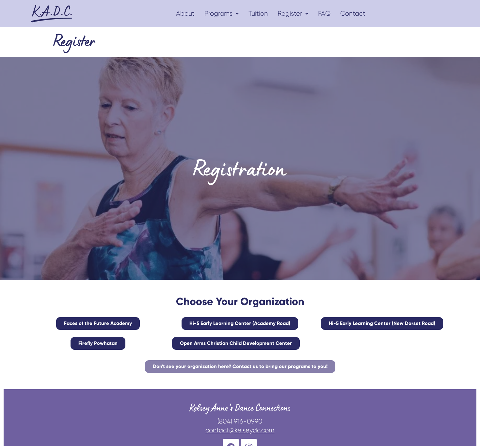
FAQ (324, 13)
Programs (218, 13)
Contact (352, 13)
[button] (222, 14)
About (185, 13)
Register (290, 13)
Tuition (258, 13)
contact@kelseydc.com (239, 430)
